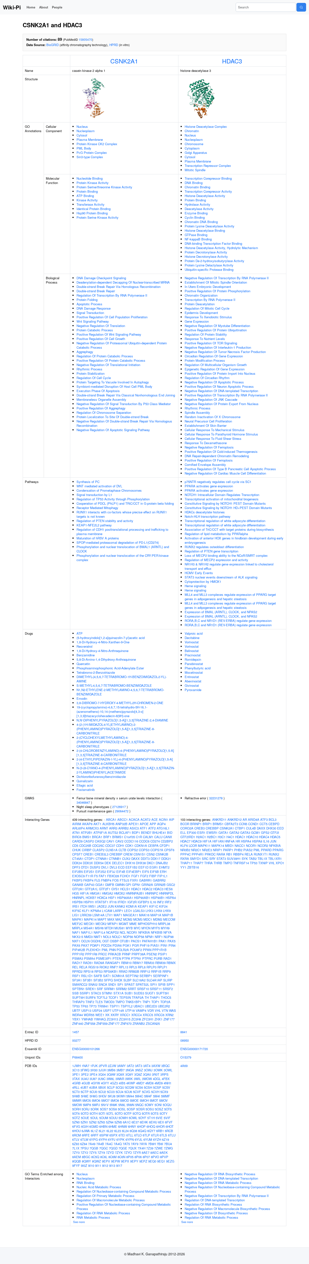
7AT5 (126, 1144)
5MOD (124, 1100)
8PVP (164, 1157)
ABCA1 (111, 819)
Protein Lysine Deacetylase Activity (209, 226)
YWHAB (87, 1019)
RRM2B (133, 971)
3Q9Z (138, 1074)
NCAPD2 (112, 932)
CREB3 (199, 828)
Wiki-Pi (12, 7)
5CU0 (93, 1091)
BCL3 (272, 819)
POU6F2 (136, 949)
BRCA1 (97, 837)
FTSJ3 (124, 880)
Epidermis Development (201, 312)
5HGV (102, 1096)
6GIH (84, 1126)
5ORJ (86, 1109)
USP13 (86, 1010)
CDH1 (120, 845)
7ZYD (110, 1152)
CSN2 (151, 854)
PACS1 (136, 941)
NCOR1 (132, 932)
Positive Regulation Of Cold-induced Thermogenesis (221, 451)
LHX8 (158, 910)
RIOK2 (104, 967)
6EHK (144, 1122)
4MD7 (140, 1083)
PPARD (266, 850)
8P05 (129, 1157)
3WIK (129, 1078)
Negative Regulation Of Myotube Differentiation (217, 325)
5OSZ (159, 1109)
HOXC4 (102, 897)
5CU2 (102, 1091)
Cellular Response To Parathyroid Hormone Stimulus (221, 434)
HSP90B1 (158, 897)
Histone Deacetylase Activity (205, 195)
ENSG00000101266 (86, 1049)
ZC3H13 (112, 1019)
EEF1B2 (131, 867)
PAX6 (76, 945)
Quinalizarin (85, 781)
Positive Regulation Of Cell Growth (101, 338)
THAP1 (155, 997)
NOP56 (128, 936)
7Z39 (149, 1148)
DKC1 (151, 863)
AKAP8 (87, 824)
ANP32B (121, 824)
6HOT (170, 1126)
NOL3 (107, 936)
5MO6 (96, 1100)
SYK (245, 858)
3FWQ (84, 1070)
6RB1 (160, 1130)
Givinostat (192, 685)
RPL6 (142, 967)
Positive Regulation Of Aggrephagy (101, 408)
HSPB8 (77, 902)
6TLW (84, 1139)
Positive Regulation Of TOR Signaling (211, 343)
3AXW (155, 1065)
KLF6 (184, 845)
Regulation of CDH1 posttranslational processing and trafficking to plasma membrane (122, 531)
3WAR (119, 1078)
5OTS (155, 1113)
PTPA (126, 958)
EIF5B (154, 871)
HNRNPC (151, 893)
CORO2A (186, 828)
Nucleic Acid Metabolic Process (99, 1187)
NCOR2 (263, 845)
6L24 (125, 1130)
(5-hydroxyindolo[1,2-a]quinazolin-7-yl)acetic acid (111, 637)
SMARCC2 (79, 984)
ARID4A (253, 819)
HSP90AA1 (125, 897)
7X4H (141, 1148)
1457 (75, 1032)
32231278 (216, 798)
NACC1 (240, 845)
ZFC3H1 (148, 1019)
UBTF (76, 1010)
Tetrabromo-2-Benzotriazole (96, 672)
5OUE (85, 1117)
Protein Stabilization (91, 373)
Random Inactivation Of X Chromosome (212, 417)
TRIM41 (103, 1006)
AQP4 (161, 824)
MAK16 (144, 915)
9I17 (119, 1165)
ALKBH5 (108, 824)
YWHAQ (100, 1019)
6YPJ (111, 1139)
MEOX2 (101, 923)
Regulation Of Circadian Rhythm (207, 377)
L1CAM (107, 910)
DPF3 (76, 867)
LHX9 (167, 910)
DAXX (135, 858)
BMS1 (86, 837)
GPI (128, 884)
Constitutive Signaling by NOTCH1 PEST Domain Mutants (225, 503)
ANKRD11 (219, 819)
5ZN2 (93, 1122)
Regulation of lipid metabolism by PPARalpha (216, 533)
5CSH (148, 1087)
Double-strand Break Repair (96, 291)
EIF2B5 (77, 871)
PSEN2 (152, 954)
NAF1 (76, 932)
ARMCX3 (92, 828)
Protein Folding (87, 299)
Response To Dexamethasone (206, 443)
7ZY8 (101, 1152)
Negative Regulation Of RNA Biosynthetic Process (220, 1174)
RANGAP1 (112, 962)
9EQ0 (152, 1161)
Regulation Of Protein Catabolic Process (105, 356)
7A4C (109, 1144)
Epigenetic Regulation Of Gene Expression (215, 369)
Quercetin (83, 663)
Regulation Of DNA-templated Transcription (215, 1200)
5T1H (151, 1117)
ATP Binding (85, 195)
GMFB (109, 884)
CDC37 (110, 845)
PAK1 (163, 941)
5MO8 (115, 1100)
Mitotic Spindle (195, 170)
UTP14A (118, 1010)
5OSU (150, 1109)
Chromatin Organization (201, 295)
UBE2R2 (164, 1006)
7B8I (160, 1144)
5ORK (95, 1109)
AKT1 (97, 824)
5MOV (163, 1100)
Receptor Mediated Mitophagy (97, 507)
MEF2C (77, 923)
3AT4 (146, 1065)
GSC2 (171, 884)
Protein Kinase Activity (93, 182)
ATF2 (152, 828)
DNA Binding (194, 182)
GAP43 (89, 884)
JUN (111, 906)
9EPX (125, 1161)
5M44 (130, 1096)
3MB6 (111, 1070)
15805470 (85, 39)
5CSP (157, 1087)
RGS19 (93, 967)
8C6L (103, 1157)
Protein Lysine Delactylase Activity (209, 265)
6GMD (93, 1126)
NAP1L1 (87, 932)
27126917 (119, 806)
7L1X (75, 1148)
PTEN (116, 958)
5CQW (129, 1087)
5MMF (165, 1096)
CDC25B (85, 845)
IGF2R (132, 902)
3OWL (168, 1070)
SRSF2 (168, 988)
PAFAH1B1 (150, 941)
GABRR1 (145, 880)
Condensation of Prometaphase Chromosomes (109, 490)
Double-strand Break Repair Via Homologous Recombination (119, 286)
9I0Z (84, 1165)
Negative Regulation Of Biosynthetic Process (216, 1213)
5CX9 (164, 1091)
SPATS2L (142, 984)
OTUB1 (125, 941)
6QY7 (151, 1130)
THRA (208, 863)
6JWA (86, 1130)
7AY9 (134, 1144)
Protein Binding (87, 191)
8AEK (164, 1152)
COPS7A (156, 850)
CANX (167, 837)
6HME (112, 1126)
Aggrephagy (85, 351)
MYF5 (155, 928)
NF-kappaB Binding (198, 239)
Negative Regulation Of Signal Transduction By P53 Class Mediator (124, 403)
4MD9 (158, 1083)
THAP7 (198, 863)
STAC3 (96, 993)
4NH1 (167, 1083)
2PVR (103, 1065)
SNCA (102, 984)
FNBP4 (106, 880)
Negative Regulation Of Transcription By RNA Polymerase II (227, 278)
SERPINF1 (161, 975)
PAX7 (85, 945)
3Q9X (120, 1074)
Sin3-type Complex (90, 157)
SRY (212, 858)
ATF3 (264, 819)
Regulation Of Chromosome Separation (104, 412)
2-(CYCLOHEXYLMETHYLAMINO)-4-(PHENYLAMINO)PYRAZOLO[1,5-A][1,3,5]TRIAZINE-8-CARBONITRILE (116, 741)
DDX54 (99, 863)
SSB (75, 993)
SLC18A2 (139, 980)
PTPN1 (136, 958)
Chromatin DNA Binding (201, 221)
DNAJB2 (162, 863)
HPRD (113, 44)
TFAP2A (138, 997)
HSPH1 (89, 902)
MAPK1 (77, 919)
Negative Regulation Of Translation (101, 325)
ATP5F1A (100, 832)
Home (31, 7)
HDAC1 (136, 889)
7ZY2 (84, 1152)
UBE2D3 (151, 1006)
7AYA (143, 1144)
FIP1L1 (162, 876)
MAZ (118, 919)
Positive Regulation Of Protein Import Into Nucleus (220, 373)
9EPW (115, 1161)
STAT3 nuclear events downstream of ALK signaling (221, 577)
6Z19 (165, 1139)
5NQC (139, 1104)
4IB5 (122, 1083)
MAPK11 (204, 845)
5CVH (155, 1091)
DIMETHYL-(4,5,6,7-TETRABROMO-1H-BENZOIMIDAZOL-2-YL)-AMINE (122, 678)
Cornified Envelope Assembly (205, 464)
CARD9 (77, 841)
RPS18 (88, 971)
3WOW (147, 1078)
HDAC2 (147, 889)
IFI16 (113, 902)
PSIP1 (162, 954)
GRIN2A (147, 884)
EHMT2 (164, 867)
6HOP (141, 1126)
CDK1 (129, 845)
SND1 (112, 984)
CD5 (75, 845)
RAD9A (99, 962)
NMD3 (88, 936)
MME (133, 923)
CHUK (76, 850)
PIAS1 (155, 945)
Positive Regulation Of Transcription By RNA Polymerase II (226, 395)
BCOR (184, 824)
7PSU (84, 1148)
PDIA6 (117, 945)
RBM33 (149, 962)
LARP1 (118, 910)
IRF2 (168, 902)
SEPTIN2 (132, 975)
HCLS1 (125, 889)
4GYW (95, 1083)
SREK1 (90, 988)
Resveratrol (84, 646)
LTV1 (109, 915)
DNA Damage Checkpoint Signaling (101, 278)
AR (245, 819)
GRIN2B (160, 884)
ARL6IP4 (78, 828)
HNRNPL (78, 897)
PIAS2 (248, 850)
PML (105, 949)
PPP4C (185, 854)
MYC (137, 928)
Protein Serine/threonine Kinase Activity (104, 187)
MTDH (109, 928)
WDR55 (89, 1015)
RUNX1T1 (261, 854)
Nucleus (82, 126)
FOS (115, 880)
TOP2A (165, 1001)
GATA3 (245, 832)
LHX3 (149, 910)
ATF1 (143, 828)
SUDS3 (139, 993)
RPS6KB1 (111, 971)
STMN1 (107, 993)
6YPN (130, 1139)
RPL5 (133, 967)
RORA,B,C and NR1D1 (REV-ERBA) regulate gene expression (228, 620)
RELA (83, 967)
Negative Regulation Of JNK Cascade (211, 399)
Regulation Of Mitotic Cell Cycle (207, 308)
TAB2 (253, 858)
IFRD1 (122, 902)
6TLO (138, 1135)
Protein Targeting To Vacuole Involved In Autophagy (113, 382)
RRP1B (156, 971)
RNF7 (114, 967)
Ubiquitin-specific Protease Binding (209, 269)
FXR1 (134, 880)
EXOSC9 (78, 876)
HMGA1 (95, 893)
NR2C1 (196, 850)
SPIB (162, 984)
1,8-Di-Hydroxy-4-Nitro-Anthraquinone (102, 650)
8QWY (86, 1161)
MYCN (145, 928)
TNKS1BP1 (133, 1001)
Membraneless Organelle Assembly (101, 399)
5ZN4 (109, 1122)
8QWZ (96, 1161)
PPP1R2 (78, 954)
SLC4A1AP (154, 980)
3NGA (130, 1070)
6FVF (169, 1122)
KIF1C (153, 906)
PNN (112, 949)
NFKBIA (144, 932)
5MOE (134, 1100)
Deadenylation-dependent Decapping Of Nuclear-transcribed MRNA (123, 282)
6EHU (153, 1122)
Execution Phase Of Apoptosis (98, 390)
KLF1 (86, 910)
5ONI (158, 1104)
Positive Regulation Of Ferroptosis (209, 460)
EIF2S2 (100, 871)
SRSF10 (143, 988)
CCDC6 (144, 841)
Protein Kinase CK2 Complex (97, 144)
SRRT (132, 988)
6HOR (160, 1126)
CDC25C (98, 845)
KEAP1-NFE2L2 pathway (94, 525)
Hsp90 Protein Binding (92, 213)
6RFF (94, 1135)
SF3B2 (98, 980)
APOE (144, 824)
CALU (158, 837)
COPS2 (132, 850)
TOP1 (155, 1001)
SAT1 (107, 975)
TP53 (76, 1006)
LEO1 (128, 910)
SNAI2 (93, 984)
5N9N (130, 1104)
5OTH (94, 1113)
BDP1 (136, 832)
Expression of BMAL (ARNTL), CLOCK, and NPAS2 (221, 612)
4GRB (76, 1083)
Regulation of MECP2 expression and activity (216, 559)
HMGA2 (107, 893)
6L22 (109, 1130)
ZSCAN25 (153, 1023)
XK (107, 1015)
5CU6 (128, 1091)
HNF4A (230, 841)
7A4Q (118, 1144)
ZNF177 (169, 1019)
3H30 (94, 1070)
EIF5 (145, 871)
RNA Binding (85, 1182)
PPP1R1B (159, 949)
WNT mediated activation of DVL (99, 486)
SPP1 (171, 984)
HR (238, 841)
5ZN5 (118, 1122)
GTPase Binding (196, 234)
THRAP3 (78, 1001)
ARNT (104, 828)
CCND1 (253, 824)
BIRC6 (76, 837)
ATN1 (76, 832)
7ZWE (158, 1148)
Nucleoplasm (86, 131)
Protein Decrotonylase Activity (206, 252)
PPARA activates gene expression (209, 486)
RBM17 (138, 962)
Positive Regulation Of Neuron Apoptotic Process (219, 386)
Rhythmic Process (89, 369)
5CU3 (111, 1091)
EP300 (191, 832)
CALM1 (148, 837)
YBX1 (76, 1019)
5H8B (76, 1096)
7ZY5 (93, 1152)
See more (79, 1222)
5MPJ (96, 1104)
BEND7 (146, 832)
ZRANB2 (139, 1023)
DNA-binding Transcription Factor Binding (213, 243)
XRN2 (169, 1015)
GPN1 (136, 884)
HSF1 (112, 897)
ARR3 (113, 828)
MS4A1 (89, 928)
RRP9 (166, 971)
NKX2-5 (77, 936)
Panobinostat (194, 663)
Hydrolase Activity (197, 204)
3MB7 (120, 1070)
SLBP (127, 980)
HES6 (168, 889)
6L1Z (94, 1130)
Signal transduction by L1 (94, 494)
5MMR (76, 1100)
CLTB (122, 850)
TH (147, 997)
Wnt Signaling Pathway (93, 321)
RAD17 (77, 962)
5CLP (111, 1087)
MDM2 (157, 919)
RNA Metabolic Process (93, 1217)
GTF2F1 (104, 889)
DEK (108, 863)
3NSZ (139, 1070)
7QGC (103, 1148)
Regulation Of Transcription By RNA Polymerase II (112, 295)
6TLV (75, 1139)
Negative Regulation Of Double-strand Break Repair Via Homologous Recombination (124, 423)
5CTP (85, 1091)
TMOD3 (109, 1001)
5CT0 (76, 1091)
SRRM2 (121, 988)
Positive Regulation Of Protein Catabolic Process (111, 360)
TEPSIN (125, 997)
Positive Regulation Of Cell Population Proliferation (112, 317)
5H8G (94, 1096)
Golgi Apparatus (196, 152)
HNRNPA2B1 (135, 893)
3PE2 (85, 1074)
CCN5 (243, 824)
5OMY (149, 1104)
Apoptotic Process (89, 304)
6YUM (147, 1139)
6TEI (122, 1135)
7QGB (94, 1148)
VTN (165, 1010)
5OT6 (76, 1113)
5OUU (113, 1117)
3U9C (101, 1078)
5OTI (101, 1113)
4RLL (75, 1087)
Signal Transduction (90, 312)
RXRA (184, 858)
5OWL (133, 1117)
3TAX (76, 1078)
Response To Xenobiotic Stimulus (208, 317)
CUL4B (251, 828)
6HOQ (151, 1126)
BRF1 (107, 837)
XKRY (115, 1015)
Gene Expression (197, 321)
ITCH (83, 906)
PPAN (147, 949)
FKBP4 (88, 880)
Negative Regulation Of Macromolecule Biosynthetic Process (227, 1208)
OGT (105, 941)
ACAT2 (145, 819)
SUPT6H (78, 997)
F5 (96, 876)
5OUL (94, 1117)
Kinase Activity (87, 200)
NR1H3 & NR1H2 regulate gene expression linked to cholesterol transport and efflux (229, 566)
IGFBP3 (143, 902)
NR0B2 (185, 850)
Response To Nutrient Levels (205, 338)
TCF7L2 (102, 997)
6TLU (172, 1135)
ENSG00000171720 (194, 1049)
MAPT (102, 919)
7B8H (152, 1144)
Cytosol (82, 135)
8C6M (112, 1157)
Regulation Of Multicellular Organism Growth (216, 364)
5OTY (164, 1113)
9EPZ (143, 1161)
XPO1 (280, 863)
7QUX (132, 1148)
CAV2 (119, 841)
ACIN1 (163, 819)
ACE (154, 819)
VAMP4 (141, 1010)
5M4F (148, 1096)
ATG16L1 (163, 828)
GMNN (120, 884)
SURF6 (90, 997)
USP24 (97, 1010)
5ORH (76, 1109)
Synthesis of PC (88, 481)
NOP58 (139, 936)
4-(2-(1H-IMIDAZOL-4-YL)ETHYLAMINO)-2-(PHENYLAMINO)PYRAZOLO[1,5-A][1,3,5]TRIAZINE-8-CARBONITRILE (116, 728)
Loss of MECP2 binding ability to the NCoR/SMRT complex (226, 555)
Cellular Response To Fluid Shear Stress (213, 438)
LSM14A (98, 915)
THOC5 (166, 997)
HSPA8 (257, 841)
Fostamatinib (86, 789)
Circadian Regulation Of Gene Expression (214, 356)
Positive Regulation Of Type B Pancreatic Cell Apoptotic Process (230, 469)
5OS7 (104, 1109)
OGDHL (96, 941)
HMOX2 (119, 893)
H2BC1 (212, 837)
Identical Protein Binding (94, 208)
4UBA (93, 1087)
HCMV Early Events (199, 573)
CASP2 (89, 841)
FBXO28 (113, 876)
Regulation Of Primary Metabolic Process (105, 1195)
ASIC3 (134, 828)
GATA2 (234, 832)
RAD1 (167, 958)
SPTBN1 (78, 988)
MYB (129, 928)
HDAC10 (252, 837)
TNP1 (146, 1001)
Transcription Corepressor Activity (208, 191)
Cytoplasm (192, 148)
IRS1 (75, 906)
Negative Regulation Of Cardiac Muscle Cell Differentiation (225, 473)
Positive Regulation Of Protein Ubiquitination (216, 330)
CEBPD (273, 824)
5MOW (77, 1104)
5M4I (156, 1096)
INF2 (160, 902)
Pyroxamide (193, 689)
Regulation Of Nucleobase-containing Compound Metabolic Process (124, 1191)
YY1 (183, 867)
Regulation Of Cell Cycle (94, 377)
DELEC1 (118, 863)
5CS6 (139, 1087)
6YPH (103, 1139)
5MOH (144, 1100)
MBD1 (229, 845)
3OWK (158, 1070)
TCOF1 (113, 997)
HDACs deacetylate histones (205, 512)
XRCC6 (159, 1015)
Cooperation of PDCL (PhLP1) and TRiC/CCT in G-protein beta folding (125, 503)
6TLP (146, 1135)
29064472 (121, 811)
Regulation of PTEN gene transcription (211, 551)
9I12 (105, 1165)
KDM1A (131, 906)
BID (169, 832)
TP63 (84, 1006)
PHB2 (238, 850)
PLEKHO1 (93, 949)
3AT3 (138, 1065)
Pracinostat (193, 655)
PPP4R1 (198, 854)
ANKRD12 (234, 819)
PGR (135, 945)
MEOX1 (89, 923)
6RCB (169, 1130)
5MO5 (86, 1100)
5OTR (146, 1113)
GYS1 (115, 889)
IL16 (153, 902)
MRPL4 (77, 928)
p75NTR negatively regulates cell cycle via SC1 (218, 481)
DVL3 (113, 867)
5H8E (85, 1096)
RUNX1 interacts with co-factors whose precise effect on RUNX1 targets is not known (122, 514)
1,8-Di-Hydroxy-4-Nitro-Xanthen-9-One (103, 642)
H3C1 (221, 837)
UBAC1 (138, 1006)
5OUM (103, 1117)
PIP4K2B (78, 949)
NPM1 (149, 936)
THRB (218, 863)
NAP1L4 (99, 932)
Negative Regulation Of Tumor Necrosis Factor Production (225, 351)
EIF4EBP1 (133, 871)
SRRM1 (109, 988)
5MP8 (87, 1104)
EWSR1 (212, 832)
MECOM (169, 919)
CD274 (155, 841)
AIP (171, 819)
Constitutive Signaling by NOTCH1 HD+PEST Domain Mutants (228, 507)
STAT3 (221, 858)
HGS (75, 893)
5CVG (146, 1091)
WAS (172, 1010)
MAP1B (167, 915)
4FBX (166, 1078)
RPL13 (123, 967)
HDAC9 (196, 841)
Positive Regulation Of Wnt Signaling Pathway (109, 334)
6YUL (138, 1139)
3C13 (75, 1070)
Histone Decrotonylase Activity (206, 256)
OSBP (114, 941)
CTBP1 (240, 828)
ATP (80, 633)
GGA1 (99, 884)
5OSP (131, 1109)
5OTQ (137, 1113)
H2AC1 (201, 837)
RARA (221, 854)
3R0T (155, 1074)
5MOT (154, 1100)
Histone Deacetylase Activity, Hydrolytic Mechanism (221, 247)
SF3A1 (77, 980)
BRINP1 (196, 824)
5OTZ (76, 1117)
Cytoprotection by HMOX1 (203, 581)
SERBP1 (146, 975)
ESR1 (201, 832)
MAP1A (155, 915)
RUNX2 (274, 854)
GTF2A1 (78, 889)
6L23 (117, 1130)
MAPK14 (90, 919)
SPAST (129, 984)
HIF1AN (218, 841)
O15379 (185, 1057)
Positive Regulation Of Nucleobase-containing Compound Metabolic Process (124, 1206)
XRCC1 (125, 1015)
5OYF (142, 1117)
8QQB (76, 1161)
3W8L (110, 1078)
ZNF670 (126, 1023)
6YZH (157, 1139)
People (57, 7)
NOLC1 (117, 936)
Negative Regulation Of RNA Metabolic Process (218, 1182)
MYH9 (165, 928)
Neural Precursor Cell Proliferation (208, 421)
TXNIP (263, 863)
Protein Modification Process (205, 360)
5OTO (119, 1113)
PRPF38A (139, 954)
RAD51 (88, 962)
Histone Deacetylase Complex (206, 126)
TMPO (120, 1001)
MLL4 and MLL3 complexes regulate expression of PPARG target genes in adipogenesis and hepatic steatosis (230, 596)
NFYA (167, 932)
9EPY (134, 1161)
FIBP (152, 876)
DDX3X (88, 863)
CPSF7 (77, 854)
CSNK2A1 (124, 60)
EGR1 (153, 867)
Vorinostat (192, 642)
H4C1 (230, 837)
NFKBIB (156, 932)
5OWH (123, 1117)
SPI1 (153, 984)
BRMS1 (117, 837)
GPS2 (265, 832)
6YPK (120, 1139)
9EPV (106, 1161)
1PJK (94, 1065)
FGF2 (144, 876)
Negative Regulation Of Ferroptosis (209, 447)
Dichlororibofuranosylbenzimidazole (101, 776)
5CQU (120, 1087)
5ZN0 (76, 1122)
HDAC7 (185, 841)
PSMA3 (77, 958)
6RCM (76, 1135)
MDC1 (147, 919)
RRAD (123, 971)
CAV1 (110, 841)
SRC (205, 858)
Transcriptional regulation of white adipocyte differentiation (225, 520)
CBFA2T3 (231, 824)
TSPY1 (115, 1006)
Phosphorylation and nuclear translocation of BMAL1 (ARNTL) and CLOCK (123, 548)
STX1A (118, 993)
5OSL (122, 1109)
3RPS (164, 1074)
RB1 (229, 854)
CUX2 (126, 858)
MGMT (123, 923)
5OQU (167, 1104)
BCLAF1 (125, 832)
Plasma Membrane (90, 139)
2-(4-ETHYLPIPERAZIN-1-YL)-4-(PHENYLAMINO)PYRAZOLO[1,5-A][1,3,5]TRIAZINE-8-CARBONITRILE (125, 761)
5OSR (140, 1109)
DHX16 (130, 863)
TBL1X (262, 858)
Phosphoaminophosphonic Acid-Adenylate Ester (110, 668)
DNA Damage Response (94, 308)
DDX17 (155, 858)
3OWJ (148, 1070)
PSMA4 (89, 958)
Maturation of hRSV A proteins (98, 538)
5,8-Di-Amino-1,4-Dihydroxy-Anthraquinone (106, 659)
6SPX (113, 1135)
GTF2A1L (91, 889)
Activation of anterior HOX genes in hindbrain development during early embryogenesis (234, 540)
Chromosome (194, 144)
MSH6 (99, 928)
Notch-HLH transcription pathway (208, 516)
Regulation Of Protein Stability (206, 334)
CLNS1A (111, 850)
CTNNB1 (115, 858)
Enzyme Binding (196, 213)
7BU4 (168, 1144)
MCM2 (127, 919)
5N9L (122, 1104)
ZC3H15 (124, 1019)
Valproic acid (194, 633)
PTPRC (147, 958)
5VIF (167, 1117)
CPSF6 (169, 850)
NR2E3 (207, 850)
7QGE (123, 1148)
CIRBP (86, 850)
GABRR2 (159, 880)
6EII (161, 1122)
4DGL (157, 1078)
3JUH (102, 1070)
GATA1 (223, 832)
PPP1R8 (91, 954)
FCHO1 (125, 876)
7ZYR (137, 1152)
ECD (121, 867)
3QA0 (147, 1074)
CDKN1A (140, 845)
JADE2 (102, 906)
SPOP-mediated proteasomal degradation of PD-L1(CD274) (118, 542)
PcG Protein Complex (92, 152)
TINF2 (89, 1001)
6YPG (93, 1139)
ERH (163, 871)
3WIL (137, 1078)
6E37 (135, 1122)
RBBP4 (238, 854)
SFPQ (108, 980)
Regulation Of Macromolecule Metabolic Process (111, 1200)
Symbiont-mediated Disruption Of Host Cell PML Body (114, 386)
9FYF (76, 1165)
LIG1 (75, 915)
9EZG (170, 1161)
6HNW (122, 1126)
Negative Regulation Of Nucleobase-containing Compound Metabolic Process (232, 1189)
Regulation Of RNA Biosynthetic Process (213, 1204)
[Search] (301, 7)
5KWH (120, 1096)
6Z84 (83, 1144)
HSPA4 (171, 897)
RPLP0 (151, 967)
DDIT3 (145, 858)
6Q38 (133, 1130)
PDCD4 (106, 945)
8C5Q (95, 1157)
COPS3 (144, 850)
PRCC (102, 954)
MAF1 (118, 915)
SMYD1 (195, 858)
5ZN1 (84, 1122)
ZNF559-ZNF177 (107, 1023)
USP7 (107, 1010)
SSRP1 (85, 993)
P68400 (77, 1057)
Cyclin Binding (195, 217)
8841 (183, 1032)
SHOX (118, 980)
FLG (97, 880)
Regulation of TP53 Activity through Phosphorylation (113, 499)
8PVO (155, 1157)
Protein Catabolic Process (95, 330)
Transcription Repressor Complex (208, 165)
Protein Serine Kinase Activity (98, 217)
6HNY (132, 1126)
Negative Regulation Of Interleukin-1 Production (218, 347)
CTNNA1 (102, 858)
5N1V (105, 1104)
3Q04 (102, 1074)
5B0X (102, 1087)
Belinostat (192, 650)
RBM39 (160, 962)
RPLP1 (162, 967)
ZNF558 (89, 1023)
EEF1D (143, 867)
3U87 (93, 1078)
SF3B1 (87, 980)
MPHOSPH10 (147, 923)
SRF (100, 988)
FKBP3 (77, 880)
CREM (128, 854)
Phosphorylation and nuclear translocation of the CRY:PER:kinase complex (123, 557)
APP (153, 824)
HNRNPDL (166, 893)
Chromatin (192, 131)
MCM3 (137, 919)
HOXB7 (91, 897)
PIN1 (164, 945)
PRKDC (210, 854)
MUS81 (119, 928)
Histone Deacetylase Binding (205, 230)
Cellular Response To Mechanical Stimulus (215, 430)
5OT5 (168, 1109)
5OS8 (113, 1109)
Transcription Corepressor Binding (208, 178)
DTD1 (85, 867)
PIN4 (172, 945)
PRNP (126, 954)
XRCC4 (136, 1015)
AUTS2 (113, 832)
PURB (158, 958)
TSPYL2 (127, 1006)
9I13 (112, 1165)
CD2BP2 (167, 841)
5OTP (128, 1113)
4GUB (86, 1083)
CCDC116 (131, 841)
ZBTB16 (193, 867)
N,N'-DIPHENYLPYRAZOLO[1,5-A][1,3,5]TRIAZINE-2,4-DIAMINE (122, 720)
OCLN (85, 941)
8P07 (146, 1157)
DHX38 (141, 863)
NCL (123, 932)
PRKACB (114, 954)
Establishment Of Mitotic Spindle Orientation (216, 282)
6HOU (76, 1130)
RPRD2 (77, 971)
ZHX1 (158, 1019)
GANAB (77, 884)
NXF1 (76, 941)
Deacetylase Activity (199, 208)
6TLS (163, 1135)
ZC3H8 (136, 1019)
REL (75, 967)
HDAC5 (275, 837)
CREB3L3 (101, 854)
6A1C (127, 1122)
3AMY (121, 1065)
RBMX (171, 962)
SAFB (98, 975)
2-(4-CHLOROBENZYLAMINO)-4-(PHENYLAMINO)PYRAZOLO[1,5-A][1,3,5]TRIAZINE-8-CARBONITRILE (125, 752)
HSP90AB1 (142, 897)
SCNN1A (118, 975)
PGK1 (127, 945)
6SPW (103, 1135)
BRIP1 (207, 824)
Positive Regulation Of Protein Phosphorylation (217, 291)
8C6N (121, 1157)
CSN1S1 (139, 854)
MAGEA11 (130, 915)
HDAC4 (264, 837)
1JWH (76, 1065)
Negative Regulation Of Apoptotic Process (214, 382)
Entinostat (192, 676)
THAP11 (186, 863)
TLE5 (99, 1001)
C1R (139, 837)
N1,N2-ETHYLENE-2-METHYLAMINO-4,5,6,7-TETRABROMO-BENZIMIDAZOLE (120, 691)
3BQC (165, 1065)
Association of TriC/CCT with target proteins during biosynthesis (229, 529)
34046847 (83, 802)
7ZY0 (76, 1152)
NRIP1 (217, 850)
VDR (150, 1010)
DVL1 (105, 867)
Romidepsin (193, 659)
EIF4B (120, 871)
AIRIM (76, 824)
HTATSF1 (101, 902)
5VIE (159, 1117)
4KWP (130, 1083)
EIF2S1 (89, 871)
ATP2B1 (86, 832)
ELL (183, 832)
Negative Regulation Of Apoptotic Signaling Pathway (113, 430)
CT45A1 (78, 858)
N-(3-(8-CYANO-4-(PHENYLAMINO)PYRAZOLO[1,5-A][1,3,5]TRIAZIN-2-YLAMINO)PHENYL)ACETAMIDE (126, 770)
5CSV (166, 1087)
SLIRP (167, 980)
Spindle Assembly (197, 412)
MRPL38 (164, 923)
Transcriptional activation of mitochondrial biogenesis (222, 499)
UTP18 (130, 1010)
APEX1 (133, 824)
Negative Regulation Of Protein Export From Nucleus (222, 403)
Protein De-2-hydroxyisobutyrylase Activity (214, 260)
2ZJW (112, 1065)
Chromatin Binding (197, 187)
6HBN (103, 1126)
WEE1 (99, 1015)
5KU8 (111, 1096)
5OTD (85, 1113)
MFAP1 (112, 923)
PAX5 (172, 941)
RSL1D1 (87, 975)
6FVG (76, 1126)
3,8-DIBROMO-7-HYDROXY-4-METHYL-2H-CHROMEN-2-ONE (120, 702)
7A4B (100, 1144)
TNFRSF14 (241, 863)
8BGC (86, 1157)
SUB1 (129, 993)
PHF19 (144, 945)
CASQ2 (100, 841)
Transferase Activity (91, 204)
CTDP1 (89, 858)
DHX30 (271, 828)
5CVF (137, 1091)
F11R (89, 876)
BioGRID (52, 44)
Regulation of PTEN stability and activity (105, 520)
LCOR (193, 845)
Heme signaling (195, 586)
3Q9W (111, 1074)
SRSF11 (156, 988)
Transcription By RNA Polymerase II (210, 299)
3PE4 (93, 1074)
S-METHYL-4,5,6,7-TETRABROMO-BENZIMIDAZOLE (114, 685)
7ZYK (119, 1152)
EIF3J (111, 871)
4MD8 (149, 1083)
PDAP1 (95, 945)
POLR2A (123, 949)
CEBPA (153, 845)
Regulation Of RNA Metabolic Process (103, 1213)
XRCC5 (148, 1015)
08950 (184, 1040)
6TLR (155, 1135)
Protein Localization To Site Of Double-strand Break (113, 417)
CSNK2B (162, 854)
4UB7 (84, 1087)
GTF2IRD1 (187, 837)
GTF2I (274, 832)
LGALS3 (139, 910)
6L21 (102, 1130)
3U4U (85, 1078)
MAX (110, 919)
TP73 (93, 1006)
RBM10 (126, 962)
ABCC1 (122, 819)
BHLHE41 (159, 832)
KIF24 (163, 906)
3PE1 (76, 1074)
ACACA (134, 819)
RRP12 (145, 971)
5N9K (113, 1104)
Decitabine (192, 637)
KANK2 (120, 906)
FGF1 (135, 876)
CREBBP (115, 854)
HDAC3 (232, 60)
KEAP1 (143, 906)
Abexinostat (193, 681)
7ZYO (128, 1152)
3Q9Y (129, 1074)
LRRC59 (85, 915)
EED (280, 828)
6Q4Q (142, 1130)
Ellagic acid (85, 785)
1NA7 (85, 1065)
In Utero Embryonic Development (208, 286)
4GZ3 (114, 1083)
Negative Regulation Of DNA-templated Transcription (221, 390)
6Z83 (75, 1144)
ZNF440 (77, 1023)
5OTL (110, 1113)
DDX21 (166, 858)
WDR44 (77, 1015)
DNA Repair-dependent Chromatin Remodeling (217, 456)
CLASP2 (98, 850)
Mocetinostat (194, 672)
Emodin (82, 698)
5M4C (139, 1096)
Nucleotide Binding (90, 178)
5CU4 (119, 1091)
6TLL (129, 1135)
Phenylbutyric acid (198, 668)
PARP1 (228, 850)
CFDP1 (165, 845)
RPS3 (98, 971)
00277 (76, 1040)
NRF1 (159, 936)
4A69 (184, 1065)
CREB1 (88, 854)
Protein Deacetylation (200, 304)
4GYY (105, 1083)
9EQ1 (161, 1161)
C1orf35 (129, 837)
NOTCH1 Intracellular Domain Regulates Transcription (222, 494)
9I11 (98, 1165)
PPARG (278, 850)
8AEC (154, 1152)
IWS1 (92, 906)
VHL (158, 1010)
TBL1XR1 (275, 858)
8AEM (76, 1157)
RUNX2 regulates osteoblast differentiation (214, 546)
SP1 (120, 984)
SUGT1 (150, 993)
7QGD (113, 1148)
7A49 (91, 1144)
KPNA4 (96, 910)
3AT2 (130, 1065)
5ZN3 (101, 1122)
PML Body (84, 148)
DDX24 (77, 863)
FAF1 (102, 876)
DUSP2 (95, 867)
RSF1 (76, 975)
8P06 (138, 1157)
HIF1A (84, 893)
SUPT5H (162, 993)
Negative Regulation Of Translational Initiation (108, 364)
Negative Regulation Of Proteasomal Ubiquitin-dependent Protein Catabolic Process (122, 345)
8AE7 (145, 1152)
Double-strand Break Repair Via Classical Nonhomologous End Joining (126, 395)
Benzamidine (86, 655)
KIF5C (76, 910)
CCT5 (263, 824)
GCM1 (255, 832)
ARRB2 (123, 828)
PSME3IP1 (104, 958)
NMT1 (98, 936)
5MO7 (105, 1100)
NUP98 (169, 936)
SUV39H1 (234, 858)
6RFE (86, 1135)
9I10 (91, 1165)
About (43, 7)
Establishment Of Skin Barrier (205, 425)
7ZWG (168, 1148)
